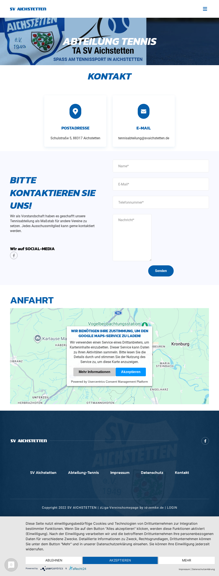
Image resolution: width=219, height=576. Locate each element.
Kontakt (182, 472)
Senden (161, 271)
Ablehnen (53, 560)
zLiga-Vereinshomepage (119, 508)
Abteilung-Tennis (83, 472)
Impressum (119, 472)
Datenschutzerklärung (203, 569)
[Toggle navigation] (204, 8)
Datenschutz (152, 472)
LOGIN (172, 508)
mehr (186, 560)
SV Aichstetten (43, 472)
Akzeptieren (131, 372)
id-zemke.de (154, 508)
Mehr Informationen (94, 372)
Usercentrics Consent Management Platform (118, 381)
